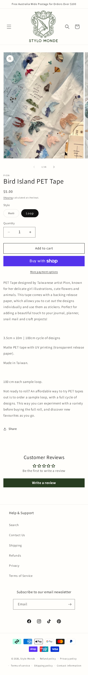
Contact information (69, 665)
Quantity (9, 223)
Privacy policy (68, 658)
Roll (13, 214)
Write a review (44, 482)
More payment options (44, 271)
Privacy (14, 566)
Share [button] (13, 429)
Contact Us (17, 535)
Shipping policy (43, 665)
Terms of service (20, 665)
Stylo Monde (27, 658)
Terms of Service (21, 576)
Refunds (15, 555)
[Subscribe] (70, 604)
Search (14, 525)
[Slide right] (54, 167)
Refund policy (48, 658)
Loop (30, 213)
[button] (9, 27)
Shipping (8, 197)
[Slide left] (34, 167)
